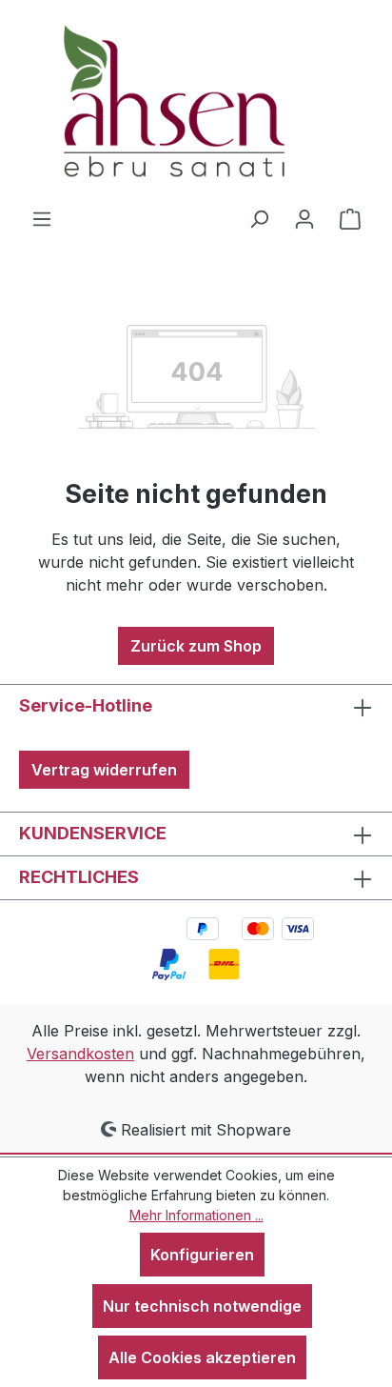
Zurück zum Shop (196, 645)
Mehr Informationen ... (196, 1215)
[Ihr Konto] (304, 218)
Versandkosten (80, 1053)
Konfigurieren (202, 1254)
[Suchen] (259, 218)
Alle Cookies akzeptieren (202, 1357)
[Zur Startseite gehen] (196, 103)
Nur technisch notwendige (202, 1306)
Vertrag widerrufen (104, 769)
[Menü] (42, 218)
